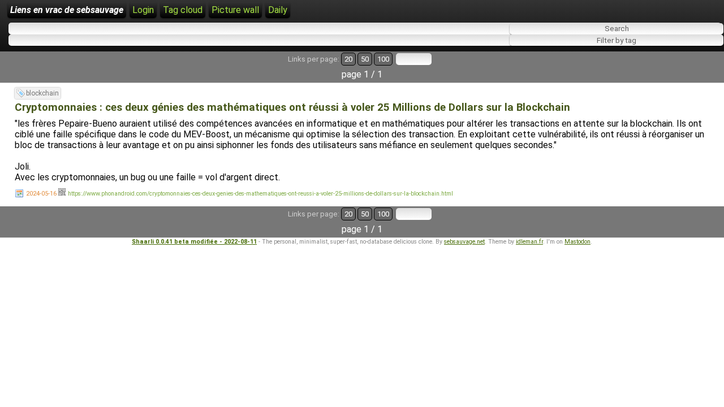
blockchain (42, 93)
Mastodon (577, 241)
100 (383, 59)
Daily (277, 10)
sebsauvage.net (464, 241)
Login (143, 10)
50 (365, 59)
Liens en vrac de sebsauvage (66, 10)
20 (348, 59)
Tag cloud (182, 10)
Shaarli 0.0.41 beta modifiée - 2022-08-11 (194, 241)
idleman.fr (529, 241)
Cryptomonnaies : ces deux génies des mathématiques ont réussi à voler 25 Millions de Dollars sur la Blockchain (292, 107)
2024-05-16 (41, 193)
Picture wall (235, 10)
